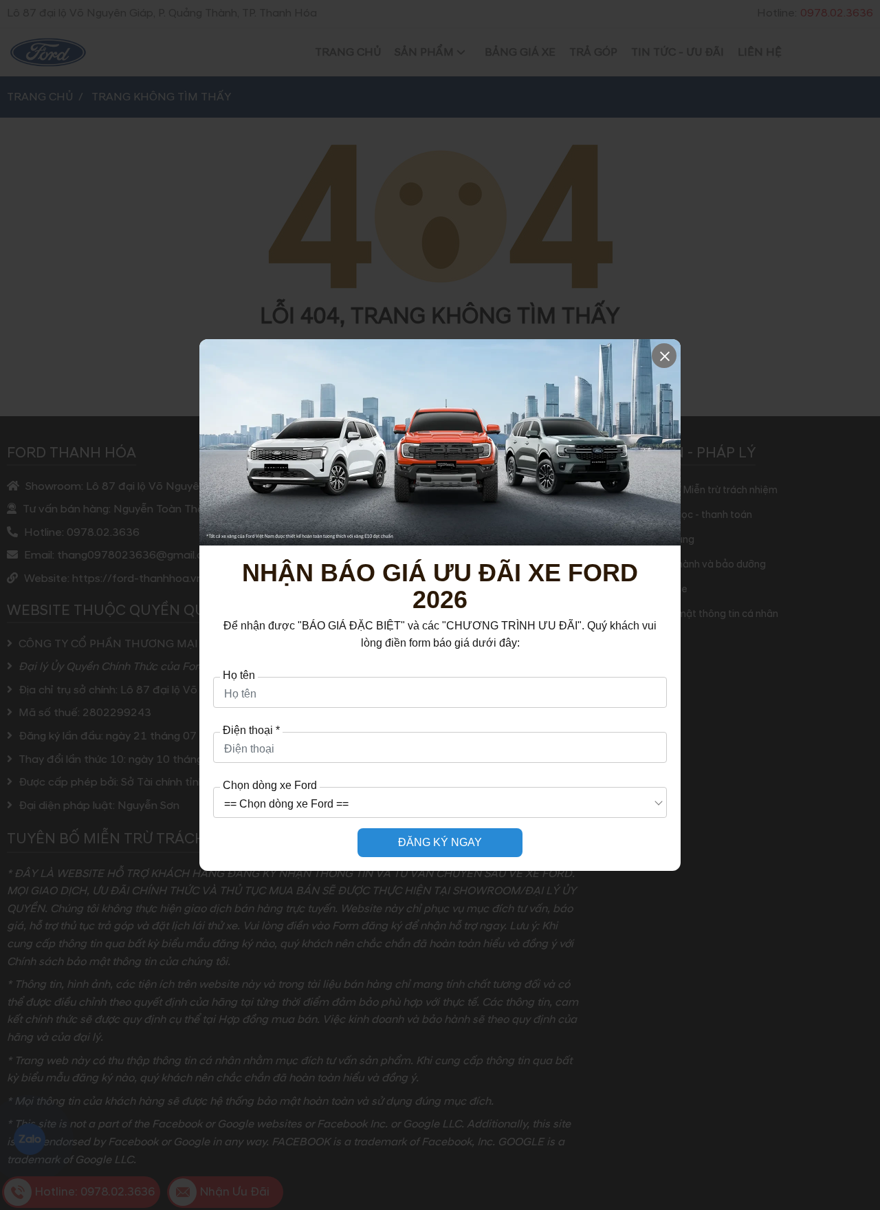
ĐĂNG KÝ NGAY (440, 842)
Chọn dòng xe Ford (270, 785)
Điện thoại (251, 730)
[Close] (664, 355)
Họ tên (239, 675)
